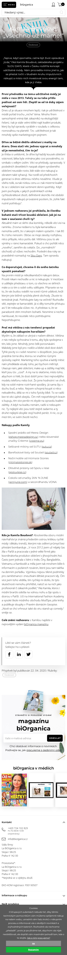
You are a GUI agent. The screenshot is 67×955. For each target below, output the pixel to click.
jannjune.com (18, 482)
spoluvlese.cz (17, 472)
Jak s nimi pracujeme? (38, 938)
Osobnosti (33, 44)
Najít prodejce (10, 904)
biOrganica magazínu (36, 624)
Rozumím (33, 949)
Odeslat (54, 738)
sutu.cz (46, 446)
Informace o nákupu (14, 895)
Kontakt (7, 822)
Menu (11, 5)
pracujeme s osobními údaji (44, 750)
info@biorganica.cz (17, 839)
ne (33, 943)
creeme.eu (36, 440)
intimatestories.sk (20, 462)
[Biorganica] (27, 4)
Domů (7, 21)
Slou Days (36, 255)
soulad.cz (51, 452)
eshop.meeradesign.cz (23, 436)
